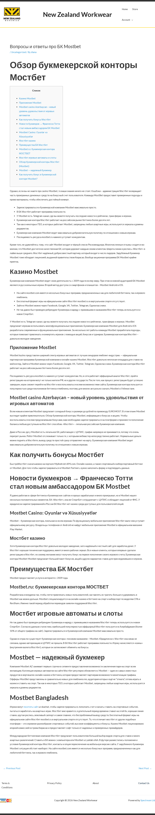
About (96, 783)
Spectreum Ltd (148, 800)
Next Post (145, 768)
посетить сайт (31, 706)
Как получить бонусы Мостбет (35, 119)
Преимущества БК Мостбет (33, 144)
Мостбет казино (27, 140)
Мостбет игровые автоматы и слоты (37, 157)
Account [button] (126, 19)
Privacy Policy (54, 783)
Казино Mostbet (27, 98)
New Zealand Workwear (77, 14)
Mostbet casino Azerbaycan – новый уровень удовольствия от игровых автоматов (37, 111)
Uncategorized (18, 52)
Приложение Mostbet (30, 102)
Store (135, 9)
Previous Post (11, 768)
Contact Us (143, 783)
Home (125, 9)
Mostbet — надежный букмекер (35, 170)
